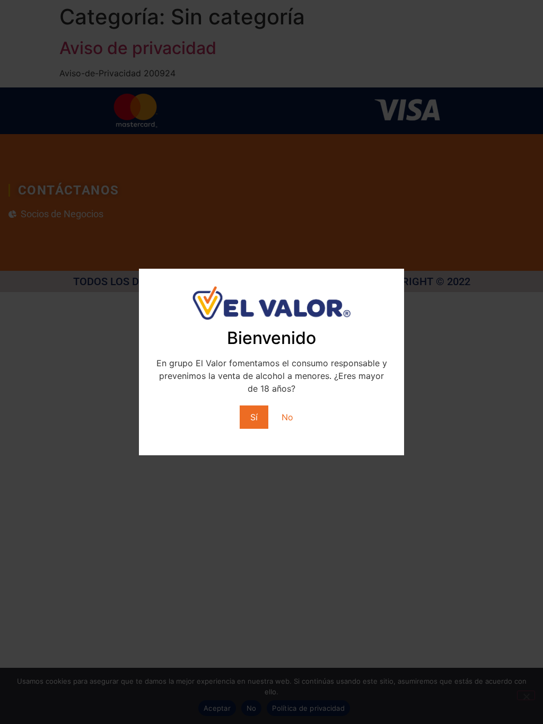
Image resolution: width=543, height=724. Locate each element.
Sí (254, 417)
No (287, 417)
